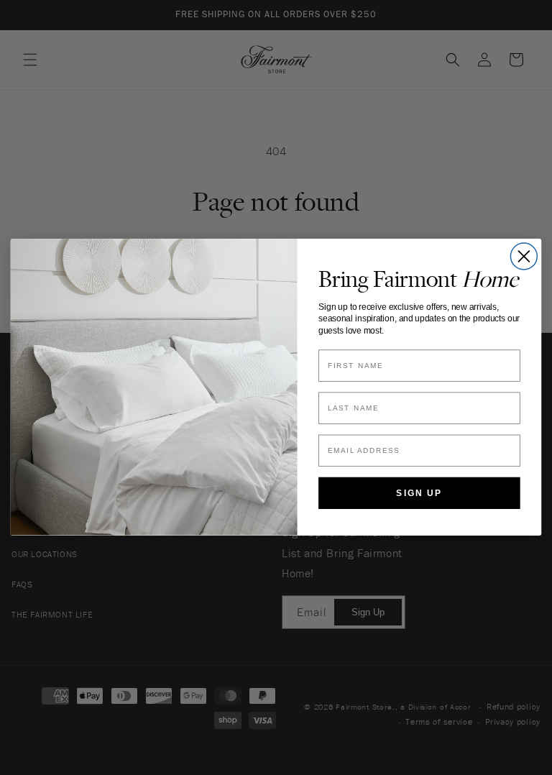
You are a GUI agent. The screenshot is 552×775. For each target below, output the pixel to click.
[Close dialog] (523, 256)
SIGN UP (419, 493)
